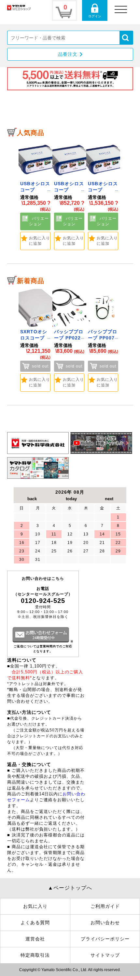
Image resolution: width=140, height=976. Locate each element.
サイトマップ (105, 955)
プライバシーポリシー (105, 938)
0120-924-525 (43, 600)
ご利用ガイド (105, 906)
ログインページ (94, 10)
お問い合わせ (105, 922)
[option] (35, 195)
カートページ (64, 10)
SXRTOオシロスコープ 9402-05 (33, 338)
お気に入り (35, 906)
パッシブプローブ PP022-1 (68, 338)
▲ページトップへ (70, 888)
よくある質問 (35, 922)
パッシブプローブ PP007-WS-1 (102, 338)
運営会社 (35, 938)
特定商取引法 (35, 955)
